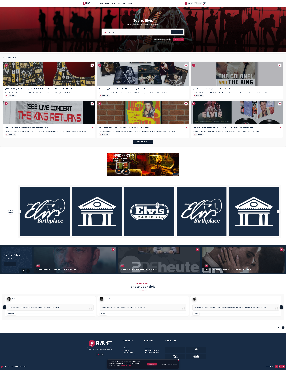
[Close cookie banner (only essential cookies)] (178, 360)
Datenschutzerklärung (152, 350)
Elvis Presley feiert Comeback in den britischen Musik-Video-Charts (124, 127)
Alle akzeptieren (152, 364)
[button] (278, 211)
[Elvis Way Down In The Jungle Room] (143, 164)
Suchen (177, 32)
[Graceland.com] (97, 211)
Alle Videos (10, 263)
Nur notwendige (162, 364)
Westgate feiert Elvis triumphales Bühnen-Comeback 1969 (26, 127)
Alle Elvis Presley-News (142, 141)
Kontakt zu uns (128, 352)
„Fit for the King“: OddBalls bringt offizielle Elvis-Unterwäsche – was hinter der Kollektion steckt (40, 89)
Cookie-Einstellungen (172, 364)
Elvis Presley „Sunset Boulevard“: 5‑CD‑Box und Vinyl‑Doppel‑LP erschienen (126, 89)
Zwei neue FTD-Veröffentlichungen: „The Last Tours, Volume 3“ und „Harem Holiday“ (223, 127)
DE (98, 354)
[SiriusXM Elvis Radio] (149, 211)
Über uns (126, 348)
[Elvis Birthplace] (45, 211)
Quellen (147, 355)
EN (102, 354)
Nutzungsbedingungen (152, 352)
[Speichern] (92, 65)
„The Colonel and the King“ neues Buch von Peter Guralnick (214, 89)
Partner (126, 350)
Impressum (148, 348)
